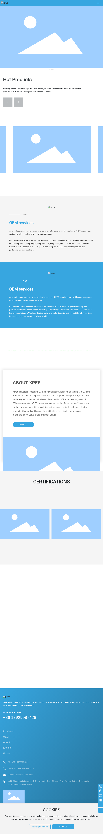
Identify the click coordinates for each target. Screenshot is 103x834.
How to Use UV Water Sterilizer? (30, 627)
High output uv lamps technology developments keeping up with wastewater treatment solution (47, 648)
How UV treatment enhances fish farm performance (46, 591)
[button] (7, 102)
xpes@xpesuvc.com (24, 775)
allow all (63, 827)
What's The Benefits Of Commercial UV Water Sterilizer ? (43, 674)
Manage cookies (40, 827)
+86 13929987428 (19, 717)
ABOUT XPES (27, 382)
